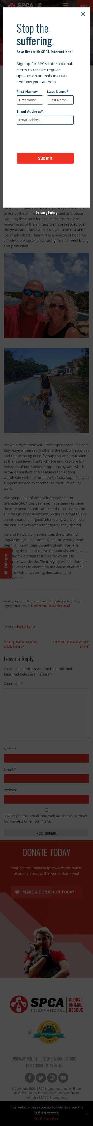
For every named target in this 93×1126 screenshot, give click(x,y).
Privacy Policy (46, 212)
